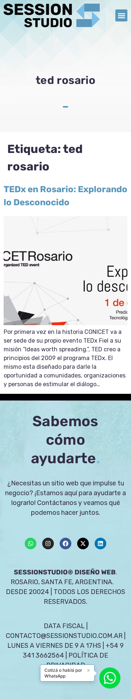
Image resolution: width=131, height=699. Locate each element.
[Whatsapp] (30, 543)
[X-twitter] (83, 543)
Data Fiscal (64, 626)
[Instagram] (48, 543)
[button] (121, 15)
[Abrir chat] (110, 678)
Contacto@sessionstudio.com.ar (64, 636)
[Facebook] (65, 543)
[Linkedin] (100, 543)
